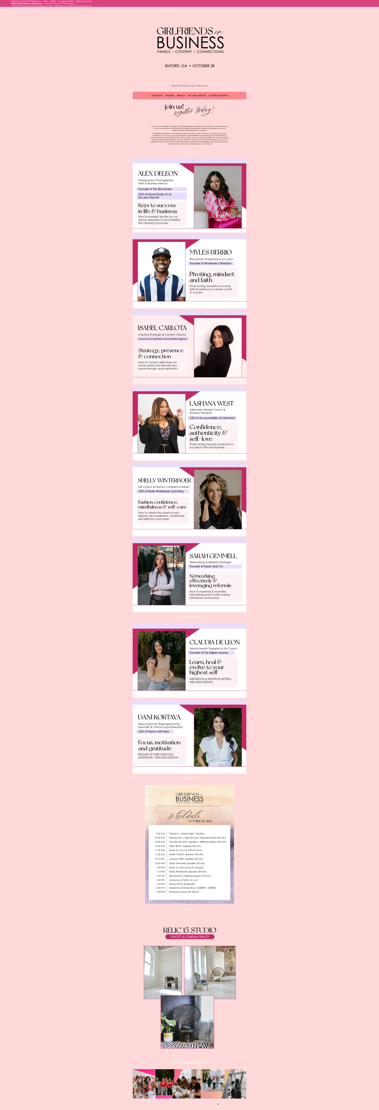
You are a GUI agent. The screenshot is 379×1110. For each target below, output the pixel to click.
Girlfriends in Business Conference (26, 3)
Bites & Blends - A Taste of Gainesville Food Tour (73, 6)
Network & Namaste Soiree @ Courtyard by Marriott (31, 6)
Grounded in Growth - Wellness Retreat (59, 3)
